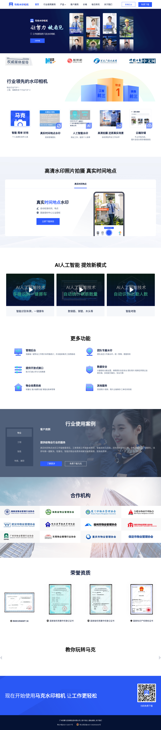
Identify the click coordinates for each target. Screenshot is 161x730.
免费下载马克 (76, 464)
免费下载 (145, 4)
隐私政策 (92, 720)
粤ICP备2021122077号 (65, 725)
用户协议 (85, 720)
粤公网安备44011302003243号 (90, 725)
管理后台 (128, 4)
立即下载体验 (48, 221)
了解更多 (51, 464)
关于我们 (99, 720)
